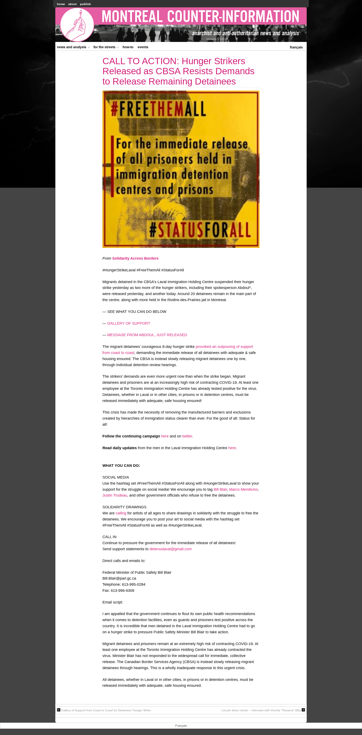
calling (121, 513)
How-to (128, 47)
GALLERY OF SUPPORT (128, 323)
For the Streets (104, 47)
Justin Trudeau (114, 495)
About (72, 4)
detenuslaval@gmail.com (171, 549)
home (61, 4)
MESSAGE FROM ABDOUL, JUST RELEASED (147, 335)
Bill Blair (220, 489)
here (165, 436)
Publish (85, 4)
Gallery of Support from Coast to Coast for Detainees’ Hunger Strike (106, 710)
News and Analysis (71, 47)
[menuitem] (296, 47)
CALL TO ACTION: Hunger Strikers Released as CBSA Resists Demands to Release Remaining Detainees (178, 71)
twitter (187, 436)
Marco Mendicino (243, 489)
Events (143, 47)
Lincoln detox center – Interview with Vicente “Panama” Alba (261, 710)
